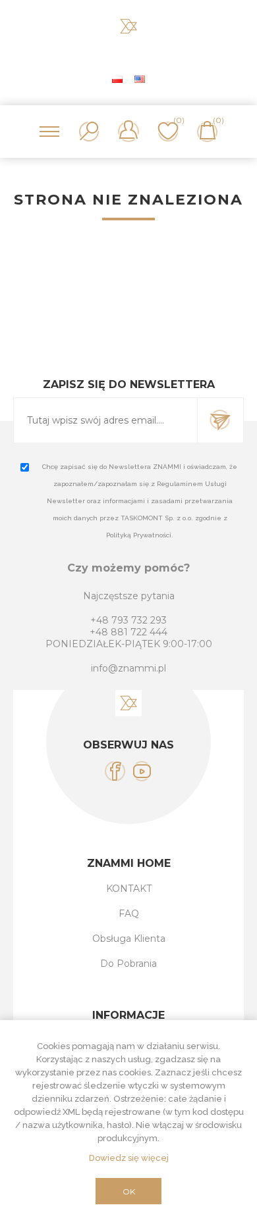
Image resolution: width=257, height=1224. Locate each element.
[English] (139, 79)
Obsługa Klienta (128, 938)
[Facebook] (115, 771)
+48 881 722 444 (128, 632)
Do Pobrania (128, 963)
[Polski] (117, 79)
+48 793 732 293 (128, 620)
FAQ (129, 913)
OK (129, 1191)
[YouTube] (142, 771)
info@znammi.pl (128, 668)
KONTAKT (129, 888)
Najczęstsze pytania (129, 596)
